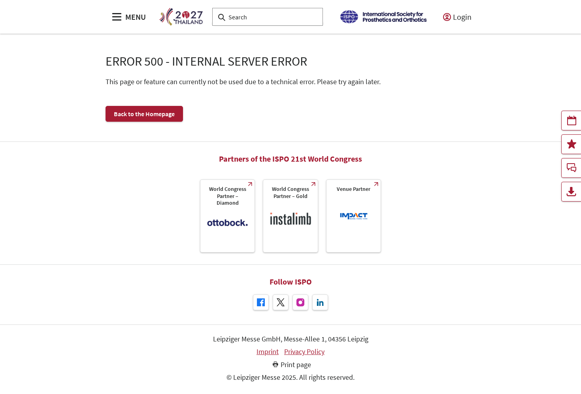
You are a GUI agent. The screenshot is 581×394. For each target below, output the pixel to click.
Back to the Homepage (144, 114)
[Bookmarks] (571, 144)
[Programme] (571, 120)
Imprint (268, 351)
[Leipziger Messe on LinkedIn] (320, 302)
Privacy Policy (304, 351)
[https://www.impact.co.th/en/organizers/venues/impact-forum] (353, 216)
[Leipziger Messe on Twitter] (281, 302)
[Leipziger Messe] (383, 17)
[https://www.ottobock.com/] (227, 216)
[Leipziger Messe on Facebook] (261, 302)
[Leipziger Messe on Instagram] (300, 302)
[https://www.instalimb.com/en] (290, 216)
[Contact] (571, 168)
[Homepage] (180, 17)
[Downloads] (571, 192)
